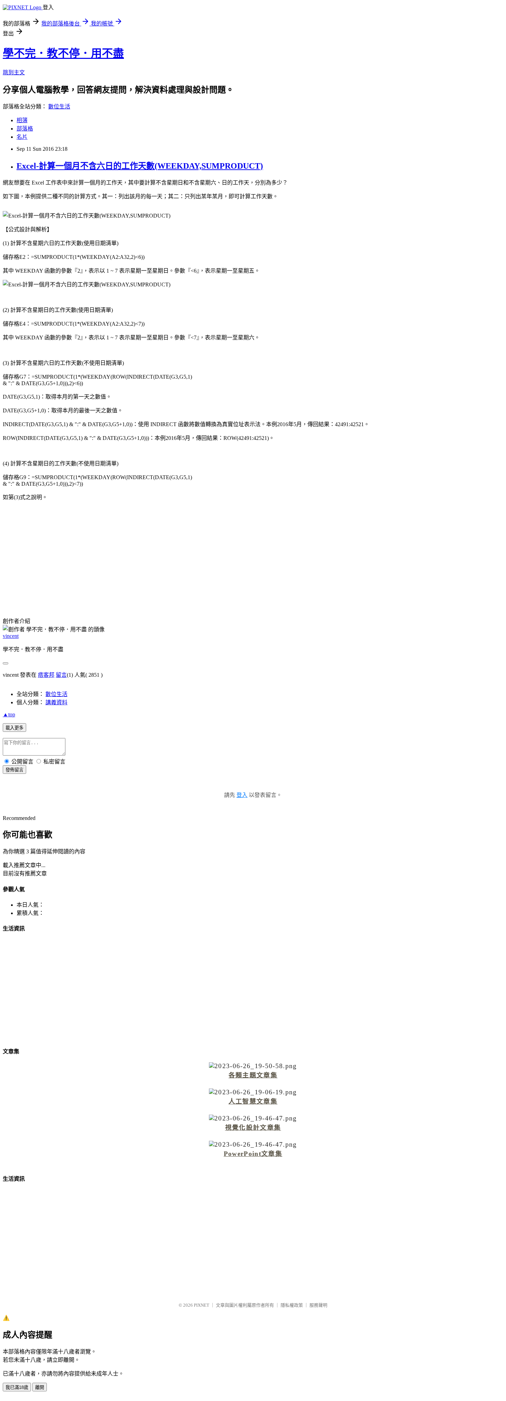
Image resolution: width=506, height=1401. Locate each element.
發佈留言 (14, 769)
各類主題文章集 (253, 1075)
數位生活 (59, 106)
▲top (9, 714)
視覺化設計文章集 (253, 1127)
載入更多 (14, 727)
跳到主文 (14, 72)
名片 (22, 137)
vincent (11, 636)
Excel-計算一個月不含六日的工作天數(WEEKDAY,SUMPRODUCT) (140, 165)
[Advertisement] (253, 554)
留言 (61, 675)
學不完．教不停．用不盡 (63, 53)
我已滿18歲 (17, 1387)
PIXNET (201, 1305)
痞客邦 (46, 675)
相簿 (22, 120)
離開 (39, 1387)
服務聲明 (318, 1305)
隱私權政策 (292, 1305)
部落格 (25, 128)
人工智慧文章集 (253, 1101)
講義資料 (56, 702)
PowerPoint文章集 (253, 1153)
